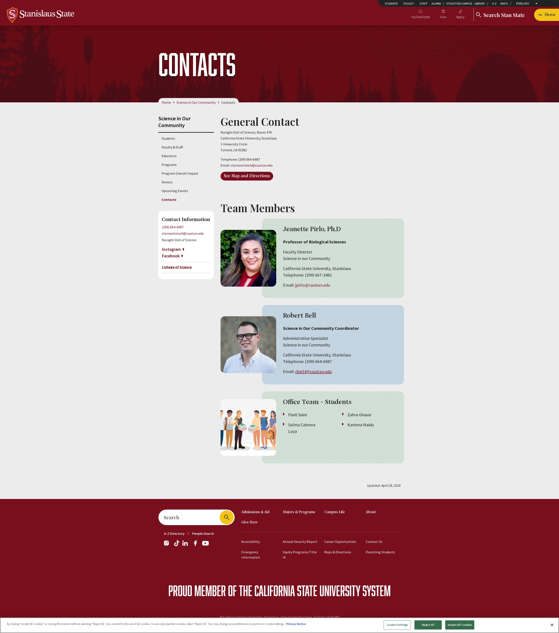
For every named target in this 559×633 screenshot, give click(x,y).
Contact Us (374, 541)
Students (391, 3)
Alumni (436, 3)
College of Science (177, 267)
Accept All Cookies (460, 625)
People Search (203, 533)
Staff (424, 3)
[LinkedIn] (185, 545)
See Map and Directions (247, 176)
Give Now (249, 522)
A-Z (494, 3)
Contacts (169, 199)
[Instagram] (168, 545)
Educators (169, 156)
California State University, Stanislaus (251, 617)
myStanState (420, 17)
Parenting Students (380, 552)
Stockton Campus (459, 3)
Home (166, 102)
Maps (504, 3)
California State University (307, 591)
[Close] (552, 625)
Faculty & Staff (172, 147)
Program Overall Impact (180, 173)
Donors (167, 182)
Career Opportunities (340, 541)
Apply (460, 17)
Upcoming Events (175, 191)
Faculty (409, 3)
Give (443, 17)
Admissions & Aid (255, 512)
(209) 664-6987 (173, 227)
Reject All (428, 625)
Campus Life (334, 512)
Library (479, 3)
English (522, 3)
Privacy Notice (296, 624)
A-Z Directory (174, 533)
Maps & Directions (337, 552)
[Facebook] (197, 545)
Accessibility (250, 541)
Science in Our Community (196, 102)
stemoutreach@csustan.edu (183, 233)
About (371, 512)
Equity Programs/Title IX (300, 554)
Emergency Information (250, 554)
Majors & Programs (299, 512)
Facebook (171, 255)
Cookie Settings (397, 625)
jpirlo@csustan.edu (312, 285)
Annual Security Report (300, 541)
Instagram (171, 249)
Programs (169, 164)
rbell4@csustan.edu (313, 371)
